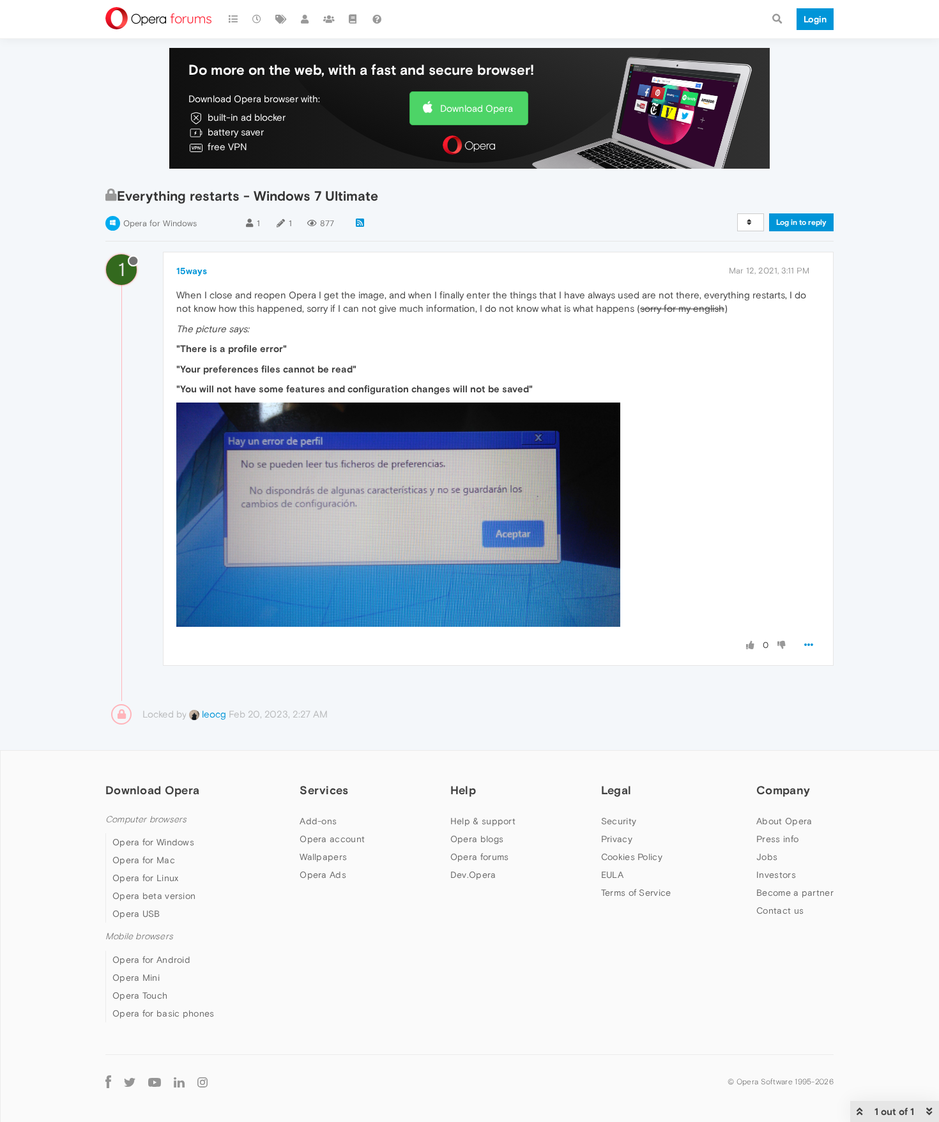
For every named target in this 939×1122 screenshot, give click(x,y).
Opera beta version (153, 896)
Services (324, 790)
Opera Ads (323, 875)
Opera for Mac (143, 860)
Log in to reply (801, 222)
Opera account (332, 839)
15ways (191, 271)
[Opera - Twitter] (130, 1082)
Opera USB (136, 914)
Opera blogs (476, 839)
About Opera (784, 821)
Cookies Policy (631, 857)
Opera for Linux (145, 878)
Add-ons (318, 821)
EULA (612, 875)
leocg (212, 714)
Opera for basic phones (163, 1013)
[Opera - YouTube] (154, 1082)
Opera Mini (136, 977)
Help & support (482, 821)
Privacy (616, 839)
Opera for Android (151, 960)
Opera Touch (139, 995)
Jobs (766, 857)
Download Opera (476, 108)
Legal (616, 790)
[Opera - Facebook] (108, 1082)
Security (618, 821)
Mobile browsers (139, 936)
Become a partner (795, 893)
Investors (776, 875)
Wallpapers (323, 857)
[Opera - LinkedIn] (179, 1082)
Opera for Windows (160, 223)
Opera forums (479, 857)
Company (783, 790)
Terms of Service (636, 893)
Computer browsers (146, 819)
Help (463, 790)
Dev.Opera (473, 875)
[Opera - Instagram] (202, 1082)
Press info (777, 839)
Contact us (780, 910)
